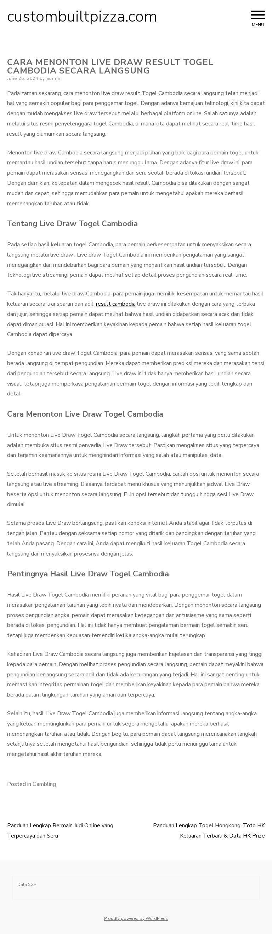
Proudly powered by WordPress (136, 918)
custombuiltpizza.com (82, 16)
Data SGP (26, 884)
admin (53, 78)
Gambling (44, 784)
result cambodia (116, 304)
